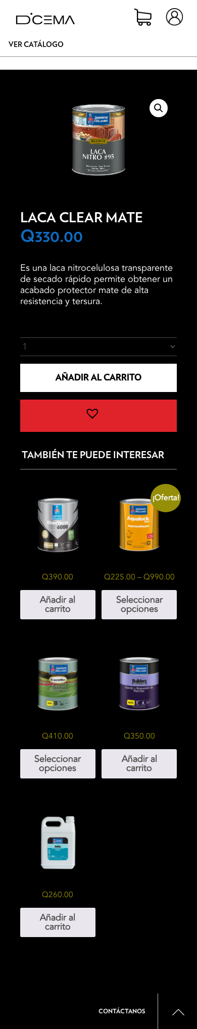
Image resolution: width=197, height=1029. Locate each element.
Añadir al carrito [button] (57, 604)
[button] (159, 108)
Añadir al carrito (98, 377)
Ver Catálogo (36, 44)
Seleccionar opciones (139, 604)
